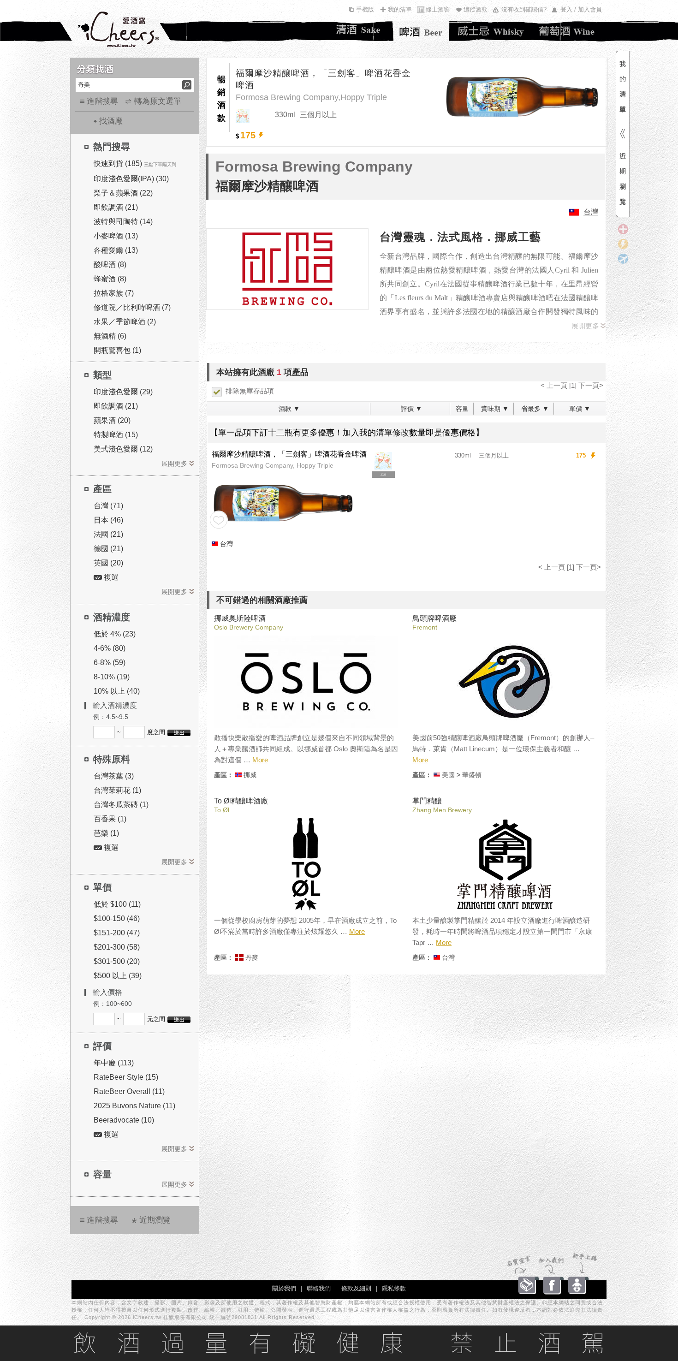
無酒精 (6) (110, 336)
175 (581, 455)
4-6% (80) (109, 648)
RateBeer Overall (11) (129, 1091)
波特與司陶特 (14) (123, 222)
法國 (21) (108, 534)
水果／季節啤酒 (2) (125, 322)
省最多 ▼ (535, 408)
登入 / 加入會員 (581, 9)
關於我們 (284, 1288)
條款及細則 (356, 1288)
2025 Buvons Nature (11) (134, 1106)
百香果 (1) (110, 819)
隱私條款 (394, 1288)
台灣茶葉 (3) (114, 776)
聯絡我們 (319, 1288)
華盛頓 (472, 775)
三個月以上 (494, 455)
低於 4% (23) (115, 634)
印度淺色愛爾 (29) (123, 392)
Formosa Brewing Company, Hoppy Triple (272, 465)
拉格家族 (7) (114, 293)
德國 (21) (108, 549)
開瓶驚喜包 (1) (117, 350)
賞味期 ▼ (495, 408)
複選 (110, 577)
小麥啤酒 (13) (116, 236)
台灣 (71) (108, 506)
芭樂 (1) (106, 833)
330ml (463, 455)
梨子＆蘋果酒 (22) (123, 193)
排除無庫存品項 (250, 391)
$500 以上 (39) (118, 976)
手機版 (365, 9)
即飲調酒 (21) (116, 207)
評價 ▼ (411, 408)
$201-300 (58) (117, 947)
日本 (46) (108, 520)
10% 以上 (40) (117, 691)
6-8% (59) (109, 662)
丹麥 (251, 957)
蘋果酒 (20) (112, 420)
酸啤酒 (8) (110, 264)
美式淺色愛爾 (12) (123, 449)
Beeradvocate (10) (124, 1120)
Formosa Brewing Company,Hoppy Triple (311, 97)
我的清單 (400, 9)
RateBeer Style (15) (126, 1077)
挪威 (250, 775)
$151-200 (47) (117, 933)
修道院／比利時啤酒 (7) (132, 307)
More (260, 760)
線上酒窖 (438, 9)
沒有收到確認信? (524, 9)
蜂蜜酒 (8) (110, 279)
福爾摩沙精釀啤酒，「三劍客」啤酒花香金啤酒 (323, 79)
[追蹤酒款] (218, 520)
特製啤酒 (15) (116, 435)
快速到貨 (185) (118, 163)
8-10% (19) (112, 677)
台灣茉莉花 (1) (117, 790)
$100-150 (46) (117, 918)
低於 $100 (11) (117, 904)
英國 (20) (108, 563)
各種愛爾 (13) (116, 250)
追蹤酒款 (476, 9)
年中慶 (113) (114, 1063)
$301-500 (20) (117, 961)
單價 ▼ (579, 408)
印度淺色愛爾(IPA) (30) (131, 179)
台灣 (590, 212)
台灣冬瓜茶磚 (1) (121, 804)
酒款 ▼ (289, 408)
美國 (448, 775)
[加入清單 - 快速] (261, 135)
